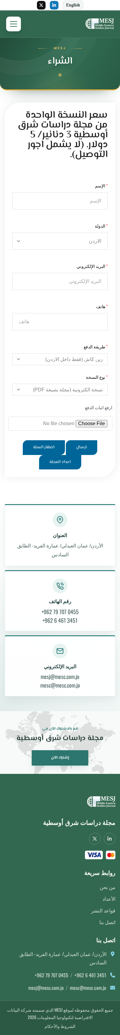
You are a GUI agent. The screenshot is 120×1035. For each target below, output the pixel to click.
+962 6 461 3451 (60, 620)
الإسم (100, 185)
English (73, 5)
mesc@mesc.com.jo (60, 685)
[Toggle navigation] (13, 24)
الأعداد (108, 898)
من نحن (107, 887)
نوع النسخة (95, 377)
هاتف (100, 306)
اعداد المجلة (60, 462)
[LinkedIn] (54, 5)
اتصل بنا (107, 922)
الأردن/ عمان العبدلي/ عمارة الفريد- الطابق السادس (60, 550)
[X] (41, 5)
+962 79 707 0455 (60, 612)
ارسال (81, 447)
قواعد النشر (103, 910)
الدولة (100, 225)
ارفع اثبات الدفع (98, 407)
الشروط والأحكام (60, 1026)
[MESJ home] (98, 802)
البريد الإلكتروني (91, 266)
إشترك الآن (60, 758)
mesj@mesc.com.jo (60, 676)
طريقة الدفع (94, 346)
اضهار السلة (43, 447)
